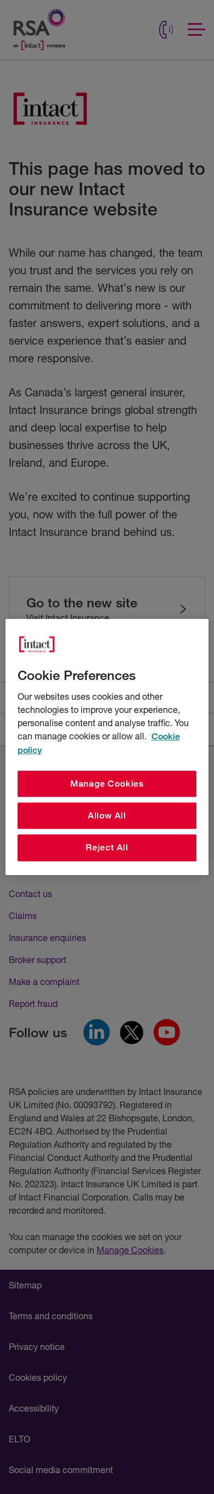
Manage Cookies (107, 783)
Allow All (107, 815)
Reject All (107, 847)
